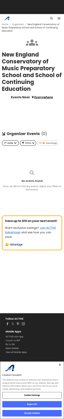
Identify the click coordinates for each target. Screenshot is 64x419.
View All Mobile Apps (16, 352)
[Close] (59, 364)
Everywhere (43, 97)
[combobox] (10, 143)
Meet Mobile (12, 348)
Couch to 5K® (13, 340)
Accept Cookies (32, 413)
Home (5, 24)
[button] (28, 143)
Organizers (18, 24)
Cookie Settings (32, 395)
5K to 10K (10, 344)
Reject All (32, 404)
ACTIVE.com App (14, 336)
